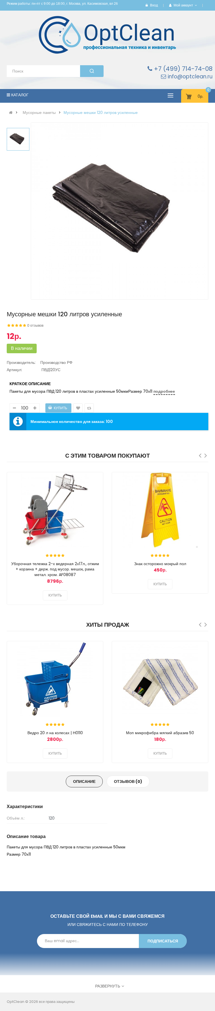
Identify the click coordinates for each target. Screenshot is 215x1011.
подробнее (164, 391)
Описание (84, 781)
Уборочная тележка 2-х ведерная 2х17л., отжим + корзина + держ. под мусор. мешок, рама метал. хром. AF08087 (55, 569)
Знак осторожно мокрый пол (160, 564)
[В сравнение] (93, 491)
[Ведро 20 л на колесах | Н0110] (55, 679)
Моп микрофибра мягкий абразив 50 (160, 733)
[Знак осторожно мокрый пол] (160, 510)
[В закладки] (93, 480)
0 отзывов (35, 325)
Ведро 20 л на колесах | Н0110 (55, 733)
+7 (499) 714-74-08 (182, 69)
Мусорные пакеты (39, 112)
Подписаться (163, 941)
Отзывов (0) (128, 781)
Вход (154, 5)
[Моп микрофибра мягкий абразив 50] (160, 679)
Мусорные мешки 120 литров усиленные (101, 112)
